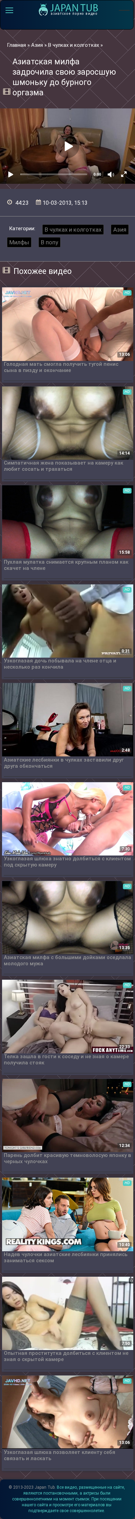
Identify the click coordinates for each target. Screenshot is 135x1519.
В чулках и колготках (73, 229)
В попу (49, 242)
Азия (119, 229)
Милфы (19, 242)
